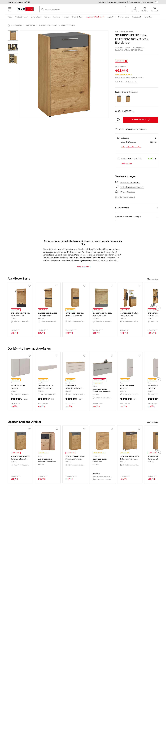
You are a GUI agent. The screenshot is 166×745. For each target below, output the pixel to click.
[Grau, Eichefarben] (119, 99)
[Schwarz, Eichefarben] (128, 99)
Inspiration (111, 17)
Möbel (10, 17)
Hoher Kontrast (148, 2)
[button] (13, 35)
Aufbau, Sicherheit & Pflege (128, 216)
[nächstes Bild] (158, 308)
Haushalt (56, 17)
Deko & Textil (36, 17)
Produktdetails (122, 207)
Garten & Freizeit (21, 17)
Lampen (66, 17)
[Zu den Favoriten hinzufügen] (118, 120)
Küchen (47, 17)
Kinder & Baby (77, 17)
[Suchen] (42, 9)
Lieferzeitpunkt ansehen (131, 147)
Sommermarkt (123, 17)
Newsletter (148, 17)
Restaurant (136, 17)
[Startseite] (9, 25)
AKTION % (120, 61)
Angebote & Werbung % (95, 17)
